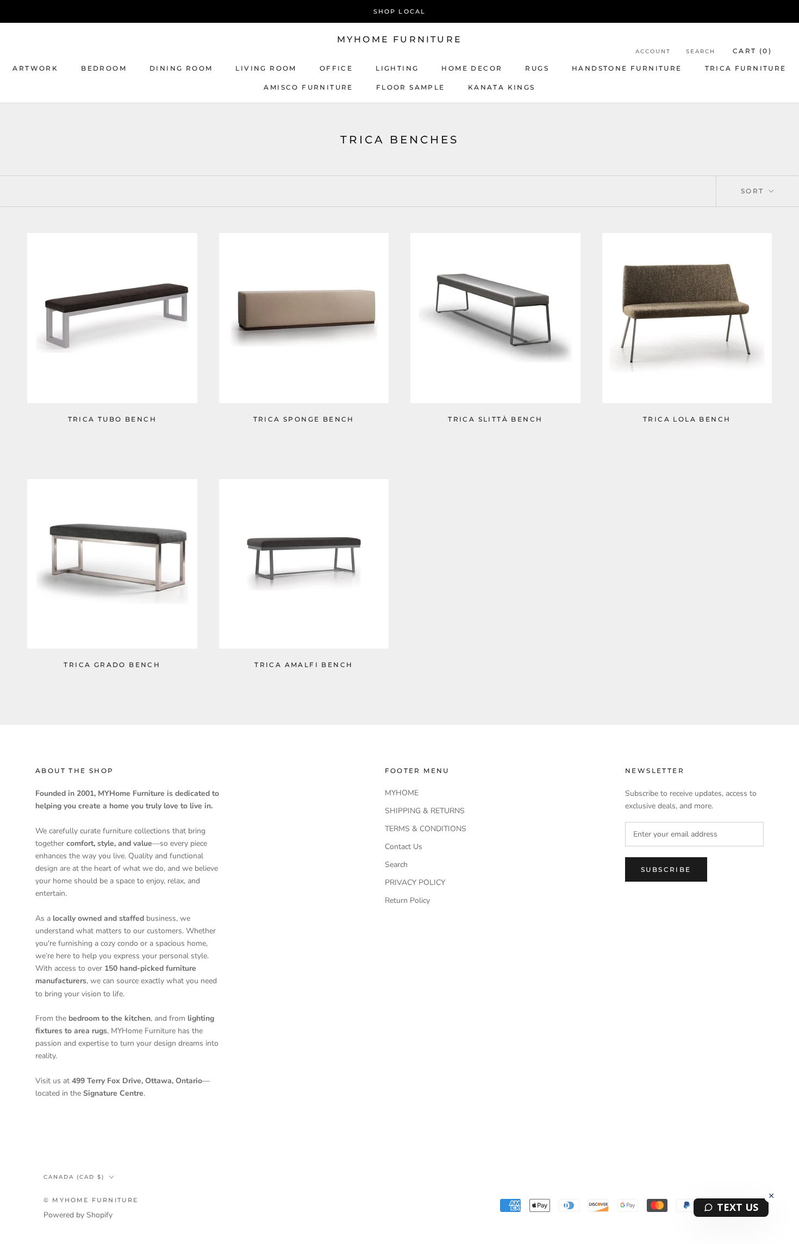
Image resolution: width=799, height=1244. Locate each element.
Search (700, 51)
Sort (754, 191)
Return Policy (407, 900)
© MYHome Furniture (91, 1200)
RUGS (537, 68)
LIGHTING (397, 68)
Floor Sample (410, 87)
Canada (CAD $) (73, 1176)
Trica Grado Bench (112, 665)
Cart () (752, 51)
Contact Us (403, 846)
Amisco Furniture (308, 87)
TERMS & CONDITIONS (425, 829)
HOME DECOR (471, 68)
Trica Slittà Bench (495, 419)
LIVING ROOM (265, 68)
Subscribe (666, 869)
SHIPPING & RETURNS (425, 811)
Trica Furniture (745, 68)
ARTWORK (35, 68)
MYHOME (402, 793)
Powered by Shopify (78, 1215)
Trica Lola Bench (687, 419)
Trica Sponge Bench (303, 419)
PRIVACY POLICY (415, 882)
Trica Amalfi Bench (303, 665)
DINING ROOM (181, 68)
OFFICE (336, 68)
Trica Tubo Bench (112, 419)
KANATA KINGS (501, 87)
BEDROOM (104, 68)
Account (653, 51)
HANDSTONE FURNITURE (627, 68)
